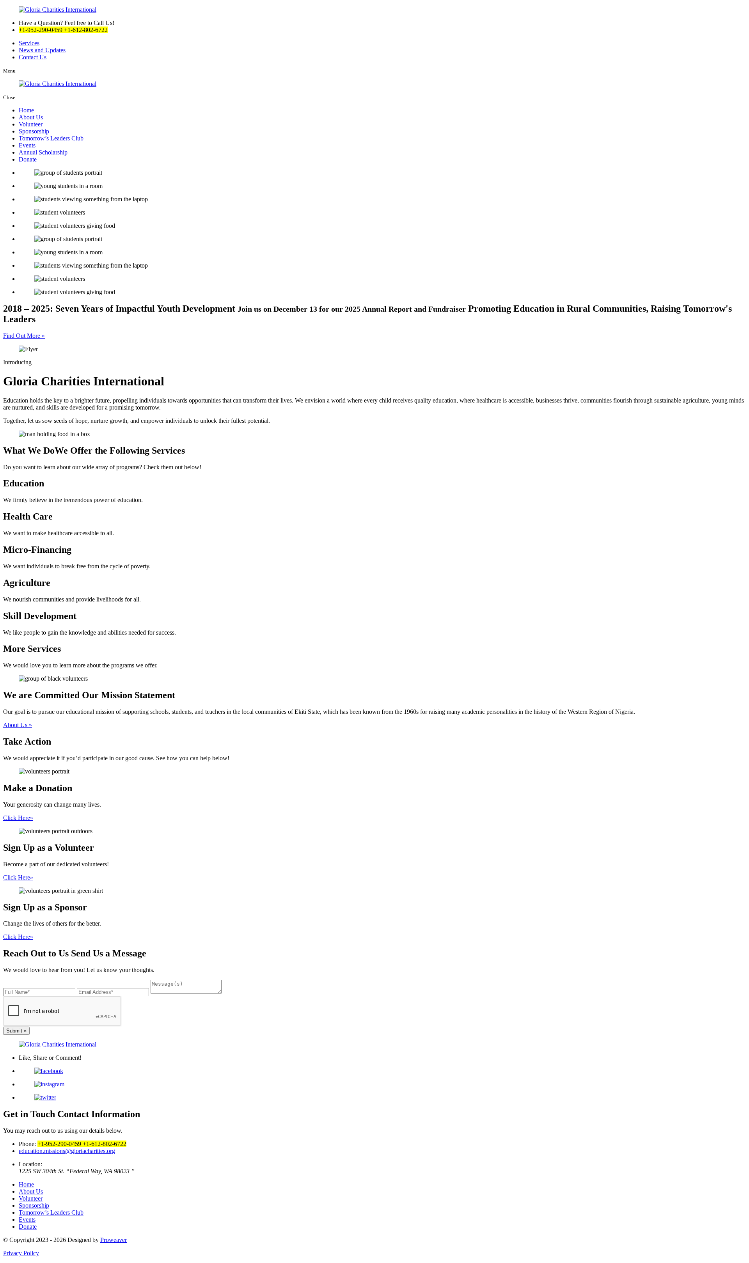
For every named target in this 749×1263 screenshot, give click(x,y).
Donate (28, 159)
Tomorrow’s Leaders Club (51, 138)
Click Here (18, 817)
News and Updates (42, 50)
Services (29, 43)
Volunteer (31, 124)
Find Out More (24, 335)
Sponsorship (34, 131)
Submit (16, 1031)
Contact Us (32, 57)
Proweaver (113, 1239)
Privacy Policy (21, 1253)
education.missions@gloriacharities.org (67, 1151)
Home (26, 110)
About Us (31, 117)
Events (27, 145)
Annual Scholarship (43, 152)
